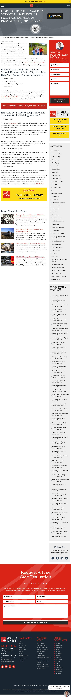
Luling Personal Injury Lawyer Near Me (58, 442)
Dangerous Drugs (57, 178)
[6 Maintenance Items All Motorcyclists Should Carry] (7, 248)
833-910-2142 (39, 106)
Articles (21, 653)
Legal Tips (55, 212)
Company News (56, 175)
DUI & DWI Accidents (41, 645)
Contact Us (21, 661)
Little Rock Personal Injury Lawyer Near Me (59, 532)
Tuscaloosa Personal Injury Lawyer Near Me (59, 537)
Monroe (58, 665)
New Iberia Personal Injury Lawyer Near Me (59, 305)
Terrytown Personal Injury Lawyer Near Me (59, 513)
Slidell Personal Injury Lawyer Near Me (58, 419)
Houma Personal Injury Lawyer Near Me (59, 381)
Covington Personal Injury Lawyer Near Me (59, 348)
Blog (8, 37)
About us (21, 643)
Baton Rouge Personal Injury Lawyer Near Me (60, 395)
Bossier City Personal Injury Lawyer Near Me (60, 414)
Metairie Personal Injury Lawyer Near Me (59, 367)
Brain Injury (55, 160)
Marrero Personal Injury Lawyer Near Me (59, 494)
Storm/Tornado (41, 655)
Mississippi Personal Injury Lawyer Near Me (59, 437)
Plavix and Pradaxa (57, 247)
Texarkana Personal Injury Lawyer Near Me (59, 452)
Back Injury (55, 150)
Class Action (55, 172)
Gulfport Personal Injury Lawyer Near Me (59, 310)
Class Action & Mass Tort (43, 666)
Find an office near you (59, 134)
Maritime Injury (56, 218)
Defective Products (57, 181)
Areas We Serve (22, 645)
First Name (56, 64)
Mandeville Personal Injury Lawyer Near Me (60, 456)
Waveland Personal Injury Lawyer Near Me (59, 466)
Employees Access (23, 659)
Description (56, 83)
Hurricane (55, 199)
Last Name (56, 69)
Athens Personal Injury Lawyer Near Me (58, 461)
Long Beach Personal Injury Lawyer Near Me (60, 329)
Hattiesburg (59, 653)
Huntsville (58, 655)
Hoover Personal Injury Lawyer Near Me (59, 508)
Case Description (10, 606)
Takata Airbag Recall (58, 267)
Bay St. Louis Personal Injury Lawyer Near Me (60, 471)
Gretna (57, 649)
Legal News (12, 37)
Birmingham (59, 647)
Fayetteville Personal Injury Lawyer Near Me (60, 296)
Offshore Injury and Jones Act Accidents (59, 237)
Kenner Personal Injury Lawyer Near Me (58, 527)
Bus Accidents (56, 166)
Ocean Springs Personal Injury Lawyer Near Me (59, 404)
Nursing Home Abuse (58, 233)
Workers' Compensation (59, 276)
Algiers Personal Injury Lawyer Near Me (58, 362)
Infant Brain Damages (58, 202)
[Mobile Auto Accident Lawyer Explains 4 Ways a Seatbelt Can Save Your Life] (7, 233)
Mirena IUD (55, 224)
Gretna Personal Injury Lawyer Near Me (58, 371)
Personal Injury (56, 244)
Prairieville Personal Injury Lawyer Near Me (59, 334)
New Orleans (59, 669)
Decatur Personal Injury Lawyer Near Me (59, 352)
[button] (55, 16)
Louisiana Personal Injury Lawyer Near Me (59, 475)
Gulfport (58, 651)
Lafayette (58, 657)
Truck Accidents (56, 273)
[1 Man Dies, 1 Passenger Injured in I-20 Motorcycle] (7, 261)
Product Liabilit (56, 250)
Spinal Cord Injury (57, 264)
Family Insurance (57, 193)
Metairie (58, 661)
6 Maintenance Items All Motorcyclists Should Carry (30, 243)
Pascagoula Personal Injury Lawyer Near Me (59, 400)
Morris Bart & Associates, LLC (9, 97)
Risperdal (54, 253)
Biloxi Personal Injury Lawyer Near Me (58, 343)
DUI (53, 190)
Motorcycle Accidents (58, 227)
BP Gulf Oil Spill (57, 157)
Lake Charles (59, 659)
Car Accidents (56, 169)
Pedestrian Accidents (58, 241)
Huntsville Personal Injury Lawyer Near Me (59, 385)
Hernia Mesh (55, 196)
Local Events (55, 215)
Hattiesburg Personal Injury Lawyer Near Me (60, 338)
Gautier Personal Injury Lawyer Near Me (59, 433)
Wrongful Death (56, 279)
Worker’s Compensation (43, 664)
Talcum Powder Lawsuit (59, 270)
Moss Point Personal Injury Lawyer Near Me (59, 499)
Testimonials (22, 649)
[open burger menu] (2, 5)
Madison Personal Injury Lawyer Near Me (59, 319)
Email (54, 79)
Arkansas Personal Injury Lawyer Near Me (59, 300)
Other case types (41, 668)
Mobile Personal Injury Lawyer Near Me (58, 447)
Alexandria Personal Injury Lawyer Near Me (59, 504)
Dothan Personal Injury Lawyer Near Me (58, 518)
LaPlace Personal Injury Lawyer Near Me (59, 428)
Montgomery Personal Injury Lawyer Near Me (60, 357)
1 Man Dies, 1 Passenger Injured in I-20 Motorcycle (30, 257)
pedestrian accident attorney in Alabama (35, 63)
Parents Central (13, 123)
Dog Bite (54, 184)
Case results (22, 647)
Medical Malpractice (58, 221)
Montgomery (59, 667)
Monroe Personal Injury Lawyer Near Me (59, 315)
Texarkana (58, 673)
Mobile (57, 663)
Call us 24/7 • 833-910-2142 (60, 120)
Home (4, 37)
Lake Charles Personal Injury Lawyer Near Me (60, 409)
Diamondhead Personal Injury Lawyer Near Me (59, 376)
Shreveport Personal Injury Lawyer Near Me (60, 423)
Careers (21, 651)
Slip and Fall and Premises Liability (59, 260)
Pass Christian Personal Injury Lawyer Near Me (59, 390)
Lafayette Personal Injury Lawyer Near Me (59, 489)
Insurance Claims (57, 205)
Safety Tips (55, 256)
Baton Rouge (59, 645)
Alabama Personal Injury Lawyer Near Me (59, 485)
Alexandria (59, 643)
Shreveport (59, 671)
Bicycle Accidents (57, 153)
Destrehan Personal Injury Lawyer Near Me (59, 324)
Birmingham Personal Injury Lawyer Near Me (60, 523)
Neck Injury (55, 230)
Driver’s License (56, 187)
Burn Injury (55, 163)
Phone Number (57, 74)
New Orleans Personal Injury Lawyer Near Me (60, 480)
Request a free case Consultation (59, 127)
